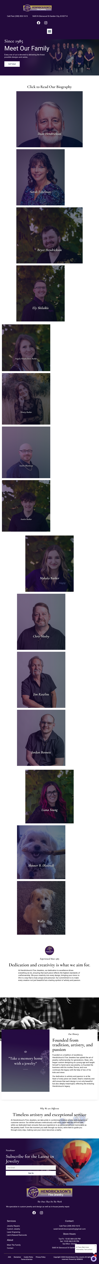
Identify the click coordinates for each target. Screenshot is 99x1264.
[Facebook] (38, 22)
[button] (49, 31)
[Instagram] (45, 22)
